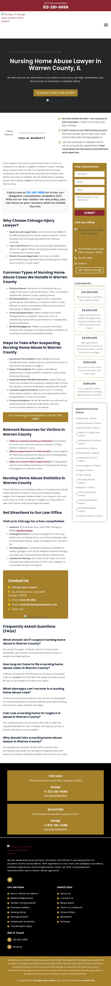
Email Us (17, 946)
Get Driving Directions (55, 795)
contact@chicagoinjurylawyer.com (38, 604)
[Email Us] (9, 947)
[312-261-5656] (9, 940)
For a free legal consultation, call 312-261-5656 (35, 417)
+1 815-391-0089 (55, 825)
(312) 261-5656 (28, 600)
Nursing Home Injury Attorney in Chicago (39, 51)
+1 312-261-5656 (55, 792)
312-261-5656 (55, 7)
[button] (106, 25)
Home (10, 51)
